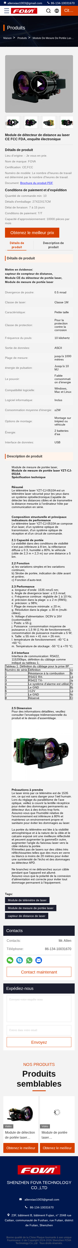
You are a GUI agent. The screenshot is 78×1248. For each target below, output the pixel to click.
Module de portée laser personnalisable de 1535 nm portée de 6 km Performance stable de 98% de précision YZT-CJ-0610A (57, 1135)
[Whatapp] (29, 960)
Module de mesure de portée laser (53, 38)
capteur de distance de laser (26, 916)
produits (22, 38)
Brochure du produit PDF (36, 183)
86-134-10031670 (62, 3)
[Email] (38, 960)
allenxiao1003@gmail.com (24, 3)
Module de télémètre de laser (27, 900)
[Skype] (19, 960)
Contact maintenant (39, 972)
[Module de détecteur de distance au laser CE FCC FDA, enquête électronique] (39, 84)
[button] (73, 123)
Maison (7, 38)
